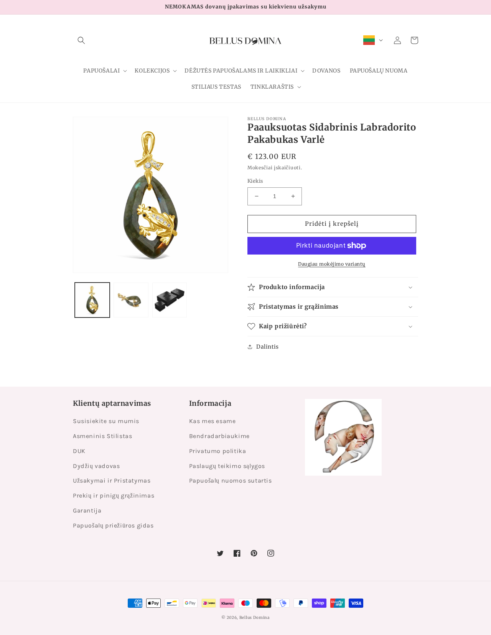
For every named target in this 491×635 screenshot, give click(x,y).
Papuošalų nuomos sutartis (230, 480)
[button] (81, 40)
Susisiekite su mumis (106, 421)
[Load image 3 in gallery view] (169, 300)
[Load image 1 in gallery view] (92, 300)
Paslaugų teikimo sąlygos (227, 466)
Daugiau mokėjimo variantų (332, 264)
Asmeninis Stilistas (102, 436)
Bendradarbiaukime (219, 436)
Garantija (87, 510)
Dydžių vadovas (96, 466)
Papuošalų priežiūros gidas (113, 525)
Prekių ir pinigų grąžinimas (113, 495)
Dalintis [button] (267, 346)
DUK (79, 451)
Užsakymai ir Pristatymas (111, 480)
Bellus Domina (254, 617)
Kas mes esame (212, 421)
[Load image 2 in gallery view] (131, 300)
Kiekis (255, 181)
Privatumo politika (217, 451)
